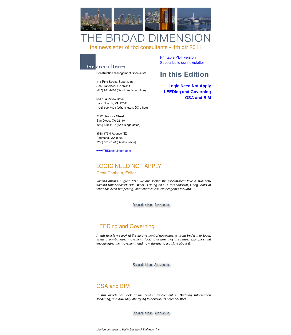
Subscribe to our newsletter (182, 62)
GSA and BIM (198, 97)
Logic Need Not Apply (189, 86)
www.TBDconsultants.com (113, 150)
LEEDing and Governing (187, 92)
